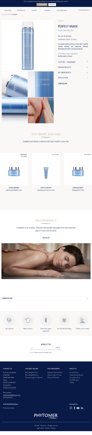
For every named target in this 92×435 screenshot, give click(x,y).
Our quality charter (74, 377)
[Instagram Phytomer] (70, 408)
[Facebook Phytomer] (74, 408)
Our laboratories (74, 372)
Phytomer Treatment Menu (55, 372)
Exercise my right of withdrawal (34, 377)
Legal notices (40, 428)
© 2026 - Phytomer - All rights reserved (46, 426)
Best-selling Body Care (31, 375)
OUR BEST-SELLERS (31, 369)
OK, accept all (41, 4)
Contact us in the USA (9, 387)
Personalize (52, 4)
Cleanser (14, 14)
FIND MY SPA (46, 238)
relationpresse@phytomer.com (11, 395)
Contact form (7, 385)
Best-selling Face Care (31, 372)
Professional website (8, 408)
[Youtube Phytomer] (78, 408)
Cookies (47, 428)
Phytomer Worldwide (53, 377)
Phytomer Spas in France (54, 375)
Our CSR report (74, 380)
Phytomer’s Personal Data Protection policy (43, 352)
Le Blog (71, 382)
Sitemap (53, 428)
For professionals (83, 10)
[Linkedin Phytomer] (82, 408)
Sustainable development (76, 375)
